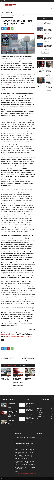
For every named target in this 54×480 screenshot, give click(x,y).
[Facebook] (50, 1)
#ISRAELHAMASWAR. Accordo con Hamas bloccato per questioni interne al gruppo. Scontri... (49, 71)
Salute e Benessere (43, 8)
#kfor (11, 339)
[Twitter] (5, 28)
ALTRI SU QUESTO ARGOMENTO (11, 365)
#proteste (24, 339)
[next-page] (4, 388)
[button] (51, 9)
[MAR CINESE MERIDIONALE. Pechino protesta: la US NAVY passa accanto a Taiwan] (49, 80)
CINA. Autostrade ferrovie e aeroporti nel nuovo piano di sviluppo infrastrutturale (28, 358)
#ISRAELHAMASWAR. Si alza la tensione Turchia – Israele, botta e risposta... (40, 70)
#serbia (28, 339)
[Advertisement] (36, 5)
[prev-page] (2, 388)
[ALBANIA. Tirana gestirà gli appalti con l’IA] (41, 80)
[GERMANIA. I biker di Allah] (22, 405)
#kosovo (15, 339)
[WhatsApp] (12, 28)
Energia (36, 8)
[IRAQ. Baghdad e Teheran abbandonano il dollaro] (30, 372)
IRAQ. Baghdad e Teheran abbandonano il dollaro (30, 378)
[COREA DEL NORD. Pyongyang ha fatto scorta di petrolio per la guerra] (22, 419)
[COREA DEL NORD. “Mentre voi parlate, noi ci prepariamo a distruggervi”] (22, 411)
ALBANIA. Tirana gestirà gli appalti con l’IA (40, 85)
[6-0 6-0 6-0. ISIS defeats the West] (40, 24)
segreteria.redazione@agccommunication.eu (25, 473)
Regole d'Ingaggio (9, 17)
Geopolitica (7, 8)
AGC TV (3, 12)
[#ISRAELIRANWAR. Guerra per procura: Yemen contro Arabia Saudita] (6, 372)
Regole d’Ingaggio (30, 8)
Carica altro (44, 52)
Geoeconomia (15, 8)
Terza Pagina (22, 8)
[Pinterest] (8, 28)
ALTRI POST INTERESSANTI (26, 365)
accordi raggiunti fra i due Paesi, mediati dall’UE (14, 84)
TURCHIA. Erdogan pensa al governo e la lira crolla (7, 357)
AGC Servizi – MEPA (9, 12)
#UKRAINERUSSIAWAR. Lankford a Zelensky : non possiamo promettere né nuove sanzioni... (12, 414)
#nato (19, 339)
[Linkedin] (52, 1)
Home (3, 8)
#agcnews (7, 339)
